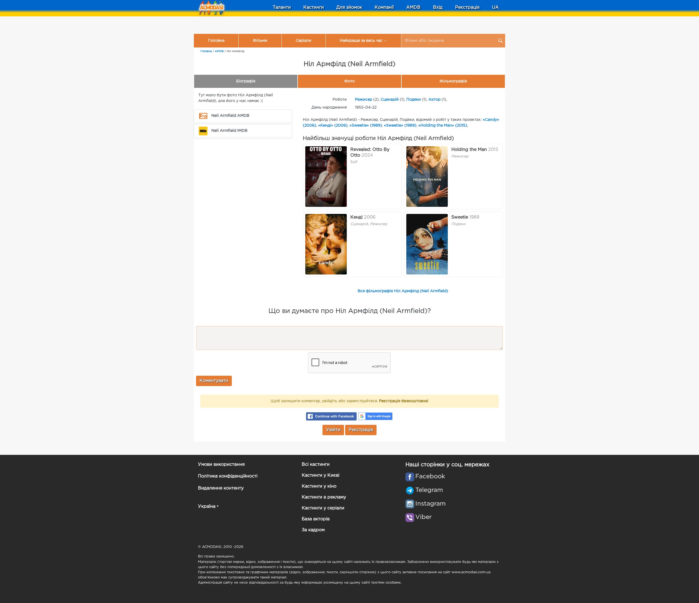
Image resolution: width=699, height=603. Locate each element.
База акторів (316, 519)
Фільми (260, 40)
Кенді (356, 217)
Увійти (333, 430)
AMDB (413, 7)
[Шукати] (500, 40)
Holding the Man (469, 150)
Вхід (438, 7)
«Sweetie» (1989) (366, 125)
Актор (434, 99)
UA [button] (495, 7)
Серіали (303, 40)
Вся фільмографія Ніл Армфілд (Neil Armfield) (403, 291)
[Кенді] (326, 244)
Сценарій (390, 99)
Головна (216, 40)
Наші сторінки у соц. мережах (447, 464)
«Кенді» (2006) (333, 125)
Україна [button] (206, 507)
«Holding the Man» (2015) (442, 125)
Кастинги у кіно (319, 486)
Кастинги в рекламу (324, 497)
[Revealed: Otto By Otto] (326, 176)
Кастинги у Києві (320, 475)
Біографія (245, 81)
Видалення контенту (221, 488)
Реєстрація (467, 7)
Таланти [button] (282, 7)
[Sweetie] (427, 244)
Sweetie (459, 217)
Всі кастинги (316, 464)
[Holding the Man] (427, 176)
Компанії (384, 7)
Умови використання (221, 464)
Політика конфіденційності (227, 476)
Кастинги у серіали (323, 508)
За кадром (313, 530)
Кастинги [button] (313, 7)
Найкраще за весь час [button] (361, 40)
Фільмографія (453, 81)
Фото (349, 81)
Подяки (413, 99)
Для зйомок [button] (349, 7)
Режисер (363, 99)
